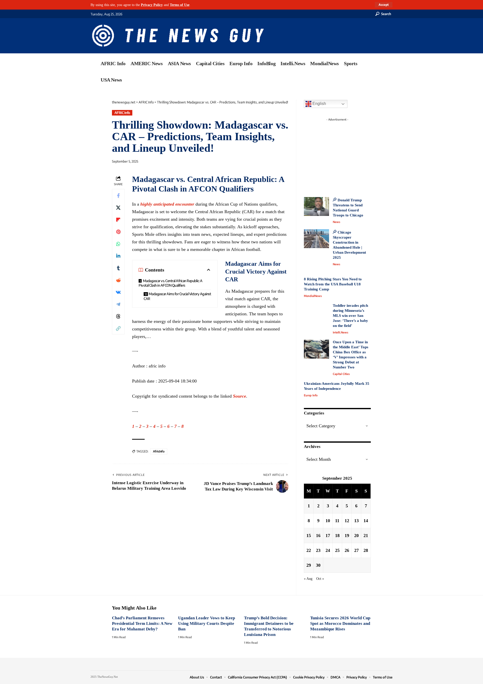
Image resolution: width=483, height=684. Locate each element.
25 (337, 550)
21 (366, 535)
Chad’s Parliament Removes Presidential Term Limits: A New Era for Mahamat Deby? (142, 623)
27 (356, 550)
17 (328, 535)
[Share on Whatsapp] (118, 244)
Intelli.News (340, 332)
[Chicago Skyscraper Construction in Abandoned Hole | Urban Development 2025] (316, 238)
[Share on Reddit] (118, 280)
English (318, 103)
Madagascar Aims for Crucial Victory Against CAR (177, 296)
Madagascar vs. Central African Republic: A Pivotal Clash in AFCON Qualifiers (171, 283)
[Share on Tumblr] (118, 268)
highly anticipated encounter (167, 204)
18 (337, 535)
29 (308, 565)
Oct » (320, 579)
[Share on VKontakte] (118, 292)
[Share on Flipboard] (118, 219)
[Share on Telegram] (118, 304)
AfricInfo (159, 451)
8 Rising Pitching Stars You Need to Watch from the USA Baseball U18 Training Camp (333, 284)
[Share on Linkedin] (118, 256)
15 (308, 535)
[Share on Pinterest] (118, 231)
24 (328, 550)
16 (318, 535)
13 (356, 520)
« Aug (308, 579)
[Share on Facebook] (118, 195)
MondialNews (313, 295)
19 (347, 535)
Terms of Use (179, 5)
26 (347, 550)
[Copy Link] (118, 328)
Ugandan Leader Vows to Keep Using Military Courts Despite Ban (206, 623)
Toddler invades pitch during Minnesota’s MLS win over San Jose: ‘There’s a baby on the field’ (350, 315)
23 (318, 550)
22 (308, 550)
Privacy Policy (152, 5)
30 (318, 565)
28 (366, 550)
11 (337, 520)
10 (328, 520)
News (336, 221)
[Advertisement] (346, 154)
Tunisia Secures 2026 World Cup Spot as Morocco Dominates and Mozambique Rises (340, 623)
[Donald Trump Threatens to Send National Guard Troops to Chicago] (316, 206)
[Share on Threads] (118, 316)
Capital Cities (341, 373)
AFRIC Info (122, 112)
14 (366, 520)
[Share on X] (118, 207)
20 (356, 535)
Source (239, 396)
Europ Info (310, 395)
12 (347, 520)
